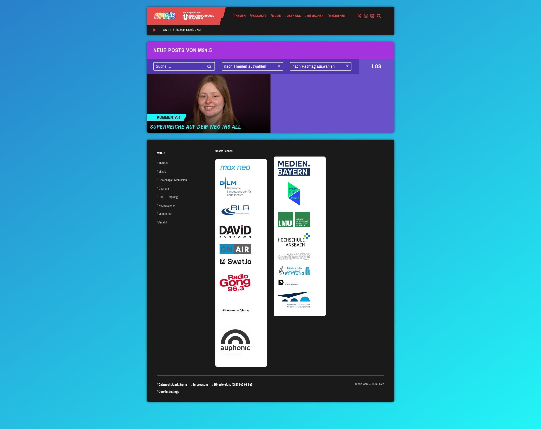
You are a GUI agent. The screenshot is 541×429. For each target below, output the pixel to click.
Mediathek (337, 16)
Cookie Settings (168, 392)
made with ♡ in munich (369, 384)
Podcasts (258, 16)
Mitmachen (315, 16)
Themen (240, 16)
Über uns (294, 16)
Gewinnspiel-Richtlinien (172, 180)
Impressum (200, 384)
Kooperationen (167, 205)
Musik (276, 16)
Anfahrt (162, 222)
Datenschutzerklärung (172, 384)
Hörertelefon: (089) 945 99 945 (233, 384)
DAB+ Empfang (168, 197)
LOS (376, 66)
